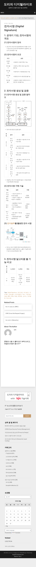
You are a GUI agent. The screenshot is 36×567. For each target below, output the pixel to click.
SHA (16, 296)
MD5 (9, 296)
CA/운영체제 (9, 472)
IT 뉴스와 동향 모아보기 (14, 406)
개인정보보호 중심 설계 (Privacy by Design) (16, 432)
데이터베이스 (9, 469)
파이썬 (7, 482)
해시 (24, 294)
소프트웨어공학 (10, 456)
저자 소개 (7, 546)
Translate (17, 532)
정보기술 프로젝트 (10, 479)
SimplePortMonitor (11, 485)
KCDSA (20, 296)
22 (29, 517)
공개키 (24, 296)
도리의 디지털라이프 (18, 4)
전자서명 (8, 298)
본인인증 (20, 292)
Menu (2, 12)
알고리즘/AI (9, 475)
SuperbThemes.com (18, 554)
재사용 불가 (18, 294)
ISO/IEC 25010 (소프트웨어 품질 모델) (15, 426)
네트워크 (8, 463)
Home (2, 18)
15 (29, 514)
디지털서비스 (9, 459)
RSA (12, 296)
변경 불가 (11, 294)
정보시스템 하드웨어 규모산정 (13, 435)
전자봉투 (11, 223)
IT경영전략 (9, 453)
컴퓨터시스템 (9, 18)
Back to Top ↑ (18, 556)
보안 (16, 18)
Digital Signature (12, 292)
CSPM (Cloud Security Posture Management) (17, 429)
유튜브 (13, 546)
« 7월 (6, 526)
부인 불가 (26, 292)
